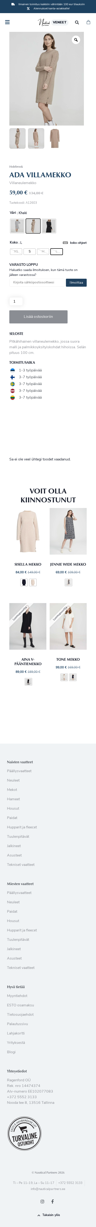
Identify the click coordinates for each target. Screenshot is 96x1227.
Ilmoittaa (76, 283)
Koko (14, 243)
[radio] (17, 226)
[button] (77, 22)
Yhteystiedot (17, 1071)
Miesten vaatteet (20, 883)
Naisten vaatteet (20, 761)
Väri (13, 213)
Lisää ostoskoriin (38, 317)
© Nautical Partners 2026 (48, 1172)
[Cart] (88, 22)
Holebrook (16, 166)
